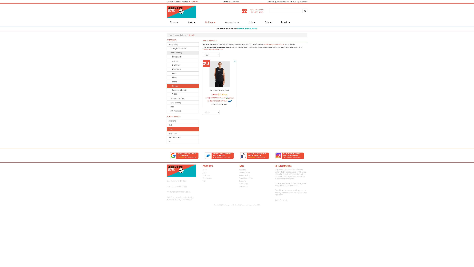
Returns (185, 2)
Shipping (178, 2)
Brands (284, 22)
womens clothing (177, 98)
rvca (171, 129)
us (169, 141)
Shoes (173, 22)
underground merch (178, 48)
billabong (172, 121)
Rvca (170, 35)
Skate (190, 22)
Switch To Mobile (281, 200)
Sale (267, 22)
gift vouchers (175, 111)
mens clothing (176, 53)
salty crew (173, 133)
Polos (174, 77)
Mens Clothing (180, 35)
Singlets (175, 86)
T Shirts (174, 94)
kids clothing (175, 102)
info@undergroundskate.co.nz (274, 44)
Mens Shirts (176, 69)
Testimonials (243, 184)
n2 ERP (258, 205)
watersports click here (247, 28)
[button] (270, 1)
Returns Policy (244, 175)
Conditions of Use (246, 178)
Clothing (209, 22)
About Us (170, 2)
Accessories (231, 22)
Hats (251, 22)
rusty (171, 125)
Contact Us (243, 186)
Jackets (175, 61)
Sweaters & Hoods (179, 90)
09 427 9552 (257, 12)
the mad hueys (175, 137)
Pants (174, 73)
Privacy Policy (244, 172)
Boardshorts (176, 57)
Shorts (174, 82)
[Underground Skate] (201, 12)
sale (172, 106)
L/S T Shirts (176, 65)
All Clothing (173, 44)
